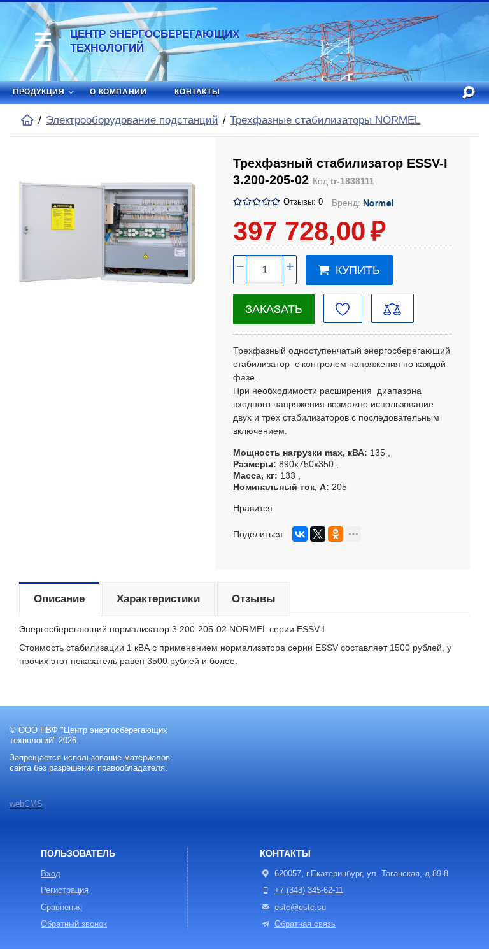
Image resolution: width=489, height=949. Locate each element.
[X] (317, 534)
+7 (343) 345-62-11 (308, 890)
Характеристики (158, 599)
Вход (50, 873)
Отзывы (254, 599)
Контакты (197, 91)
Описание (59, 599)
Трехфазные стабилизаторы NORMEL (325, 120)
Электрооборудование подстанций (132, 120)
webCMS (26, 804)
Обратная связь (305, 924)
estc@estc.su (300, 907)
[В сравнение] (392, 308)
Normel (379, 203)
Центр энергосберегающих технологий (154, 41)
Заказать (273, 309)
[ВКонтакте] (300, 534)
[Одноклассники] (335, 534)
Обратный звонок (74, 924)
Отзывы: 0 (303, 202)
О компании (118, 91)
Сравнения (61, 907)
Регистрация (65, 890)
